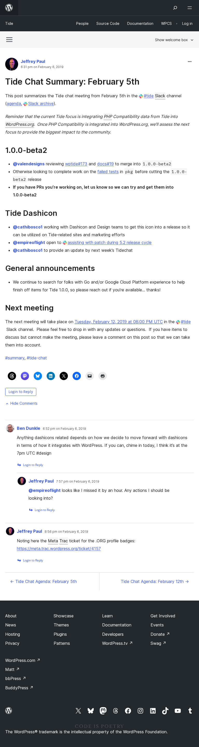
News (10, 624)
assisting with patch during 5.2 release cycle (110, 242)
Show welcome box (171, 40)
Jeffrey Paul (33, 61)
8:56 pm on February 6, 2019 (66, 532)
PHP (108, 116)
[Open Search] (175, 8)
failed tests (108, 171)
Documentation (116, 624)
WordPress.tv (117, 643)
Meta (53, 540)
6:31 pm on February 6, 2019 (42, 67)
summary (14, 357)
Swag (158, 643)
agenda (14, 103)
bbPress (15, 678)
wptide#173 (76, 163)
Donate (160, 634)
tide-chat (37, 357)
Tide (9, 23)
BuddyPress (19, 687)
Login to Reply (21, 391)
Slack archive (41, 103)
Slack (160, 95)
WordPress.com (22, 660)
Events (157, 624)
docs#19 (105, 163)
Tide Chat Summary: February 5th (72, 82)
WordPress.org (19, 124)
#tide (149, 95)
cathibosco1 (27, 227)
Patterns (62, 643)
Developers (113, 634)
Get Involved (163, 615)
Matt (12, 669)
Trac (63, 540)
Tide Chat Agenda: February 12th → (155, 581)
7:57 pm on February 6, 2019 (77, 481)
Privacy (12, 643)
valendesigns (29, 163)
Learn (107, 615)
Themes (61, 624)
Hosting (12, 634)
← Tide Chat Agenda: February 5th (43, 581)
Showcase (64, 615)
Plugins (60, 634)
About (11, 615)
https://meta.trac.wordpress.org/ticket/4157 (59, 548)
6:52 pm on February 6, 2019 (64, 429)
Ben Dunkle (28, 428)
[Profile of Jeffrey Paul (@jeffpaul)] (11, 65)
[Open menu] (190, 8)
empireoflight (29, 242)
